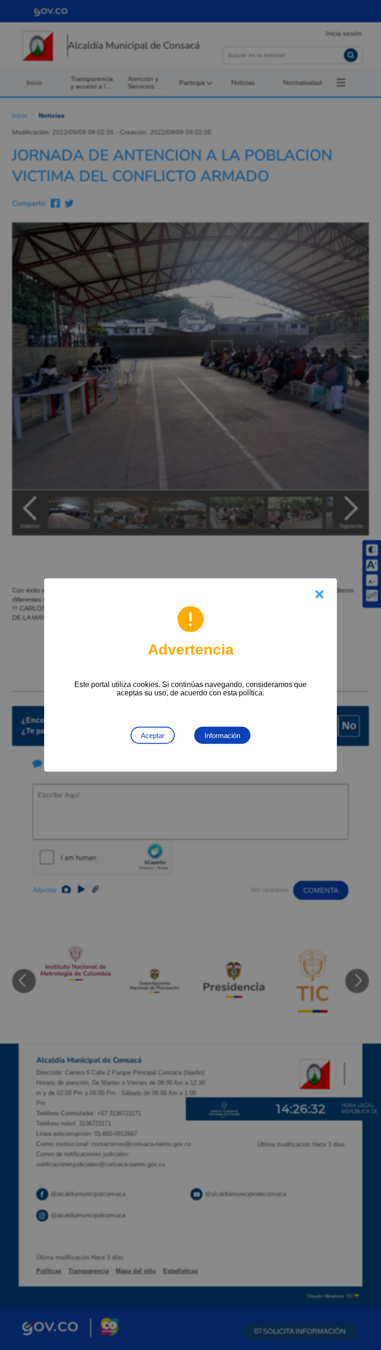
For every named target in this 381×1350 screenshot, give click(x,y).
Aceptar (152, 735)
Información (222, 735)
